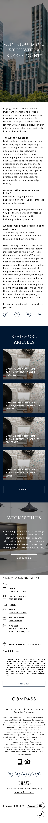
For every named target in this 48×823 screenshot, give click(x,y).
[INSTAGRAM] (10, 774)
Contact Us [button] (24, 558)
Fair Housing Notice (13, 709)
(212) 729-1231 (15, 599)
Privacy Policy (36, 805)
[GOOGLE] (37, 774)
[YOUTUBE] (24, 774)
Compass (36, 720)
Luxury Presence (24, 792)
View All (24, 489)
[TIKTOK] (31, 774)
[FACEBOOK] (17, 774)
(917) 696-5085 (15, 620)
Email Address (11, 651)
